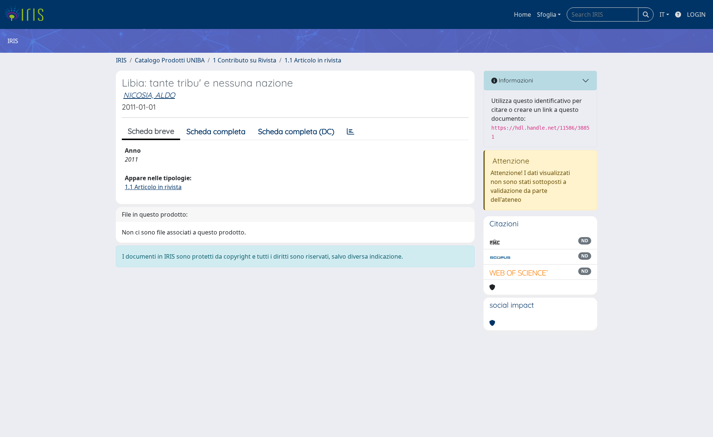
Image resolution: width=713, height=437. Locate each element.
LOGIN (696, 14)
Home (522, 14)
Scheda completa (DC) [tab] (296, 131)
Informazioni (515, 80)
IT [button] (662, 14)
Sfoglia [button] (546, 14)
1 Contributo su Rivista (244, 60)
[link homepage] (26, 14)
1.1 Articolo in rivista (312, 60)
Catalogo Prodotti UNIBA (170, 60)
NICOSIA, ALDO (149, 95)
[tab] (351, 131)
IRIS (121, 60)
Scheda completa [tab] (215, 131)
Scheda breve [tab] (151, 131)
